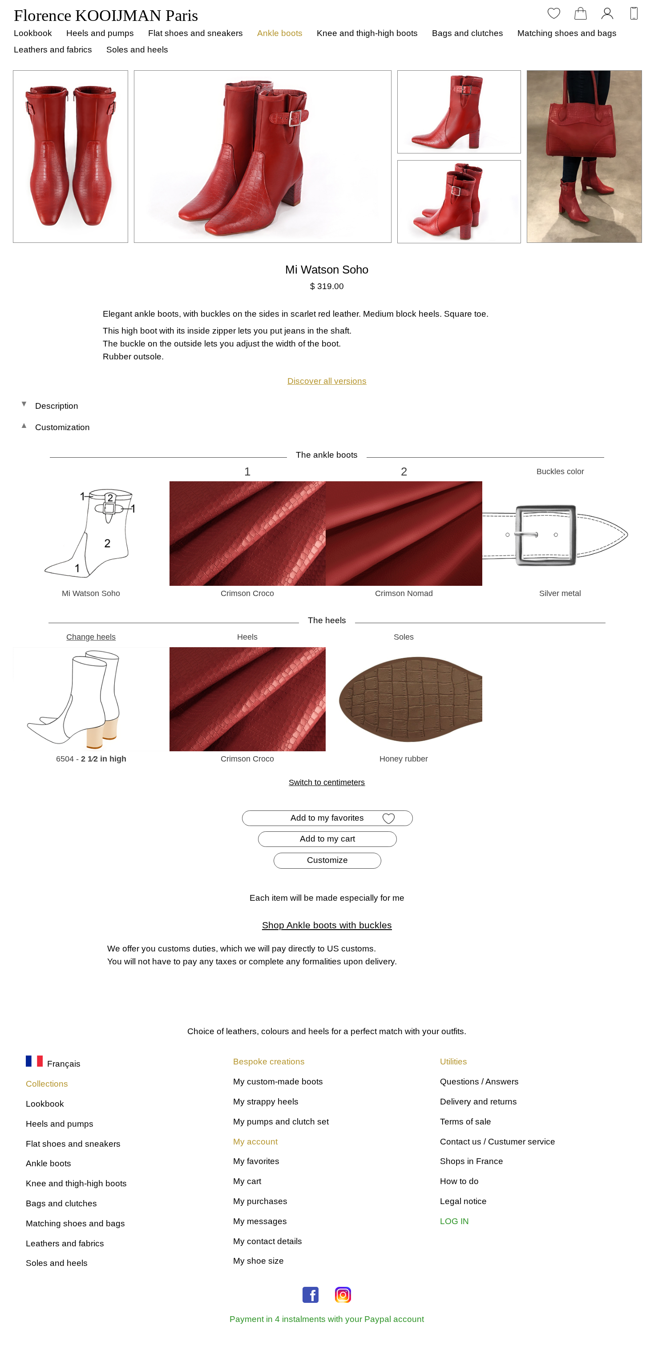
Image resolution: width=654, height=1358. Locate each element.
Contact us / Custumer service (497, 1141)
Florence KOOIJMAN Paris (106, 15)
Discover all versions (327, 381)
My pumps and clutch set (281, 1121)
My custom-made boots (278, 1081)
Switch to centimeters (327, 782)
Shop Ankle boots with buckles (327, 925)
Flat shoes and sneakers (195, 33)
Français (62, 1063)
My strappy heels (266, 1101)
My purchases (260, 1201)
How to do (459, 1181)
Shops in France (471, 1161)
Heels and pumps (100, 33)
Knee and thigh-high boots (367, 33)
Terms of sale (465, 1121)
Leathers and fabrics (53, 49)
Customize (327, 860)
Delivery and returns (478, 1101)
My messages (260, 1221)
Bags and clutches (467, 33)
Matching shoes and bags (567, 33)
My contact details (267, 1241)
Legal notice (463, 1201)
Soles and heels (137, 49)
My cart (247, 1181)
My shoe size (258, 1260)
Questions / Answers (479, 1081)
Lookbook (33, 33)
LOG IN (454, 1221)
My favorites (256, 1161)
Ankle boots (280, 33)
